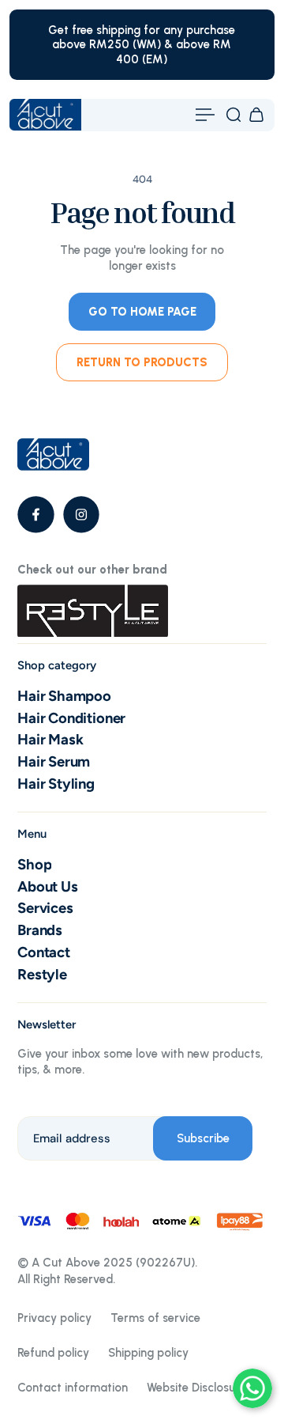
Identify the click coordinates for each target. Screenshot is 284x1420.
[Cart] (256, 114)
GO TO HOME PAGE (142, 312)
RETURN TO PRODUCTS (142, 362)
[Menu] (205, 114)
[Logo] (45, 115)
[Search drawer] (233, 114)
